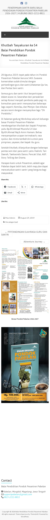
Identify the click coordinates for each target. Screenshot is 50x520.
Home (21, 60)
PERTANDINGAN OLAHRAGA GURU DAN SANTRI (24, 233)
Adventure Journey (34, 241)
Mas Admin (10, 218)
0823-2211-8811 (11, 497)
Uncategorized (11, 222)
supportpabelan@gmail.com (17, 494)
